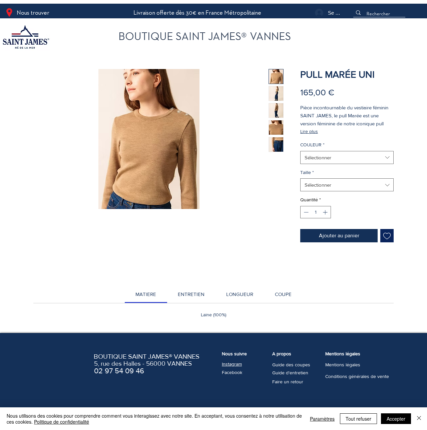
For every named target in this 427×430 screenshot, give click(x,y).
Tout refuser (358, 418)
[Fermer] (419, 419)
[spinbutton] (316, 212)
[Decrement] (305, 212)
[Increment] (326, 212)
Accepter (396, 418)
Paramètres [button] (322, 418)
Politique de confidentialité (61, 421)
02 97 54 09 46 (119, 371)
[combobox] (347, 157)
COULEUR (312, 144)
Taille (307, 172)
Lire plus (309, 131)
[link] (145, 294)
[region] (54, 38)
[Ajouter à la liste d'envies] (387, 235)
